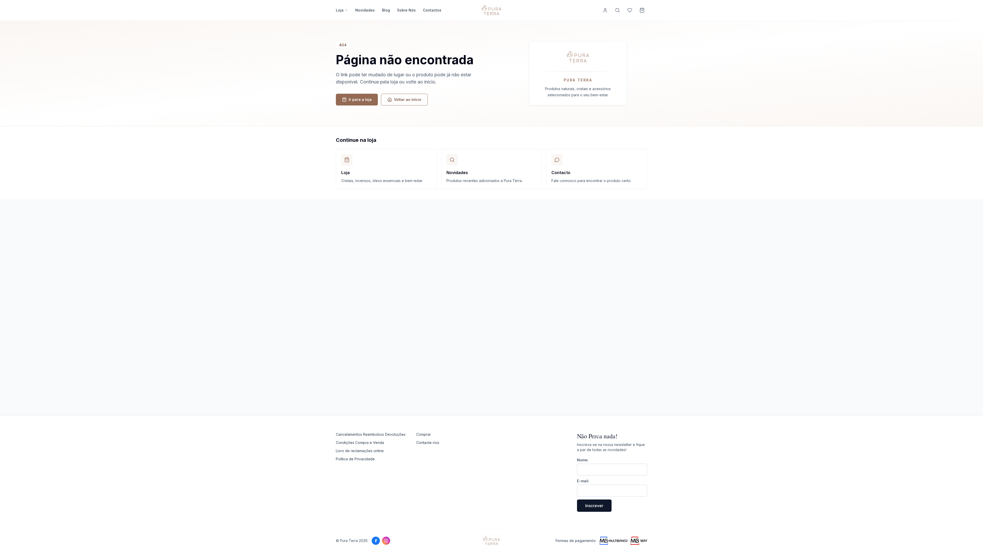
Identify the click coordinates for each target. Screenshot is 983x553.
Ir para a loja (360, 99)
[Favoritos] (630, 10)
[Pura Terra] (491, 541)
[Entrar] (605, 10)
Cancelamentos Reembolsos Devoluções (370, 434)
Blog (386, 10)
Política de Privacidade (355, 459)
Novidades (365, 10)
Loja (340, 10)
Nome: (583, 460)
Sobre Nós (406, 10)
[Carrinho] (642, 10)
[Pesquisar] (617, 10)
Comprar (423, 434)
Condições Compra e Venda (360, 442)
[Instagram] (386, 541)
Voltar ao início (407, 99)
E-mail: (583, 481)
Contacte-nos (427, 442)
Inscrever (594, 505)
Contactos (432, 10)
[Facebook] (376, 541)
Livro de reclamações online (360, 451)
